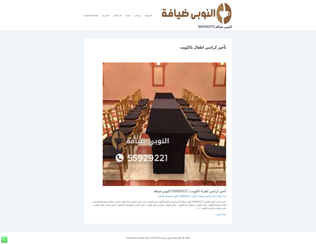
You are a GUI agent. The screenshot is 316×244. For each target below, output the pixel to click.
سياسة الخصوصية (91, 15)
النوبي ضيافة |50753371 (215, 27)
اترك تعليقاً (221, 196)
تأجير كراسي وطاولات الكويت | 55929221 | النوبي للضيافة (191, 196)
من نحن (138, 15)
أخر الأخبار (117, 15)
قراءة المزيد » (220, 214)
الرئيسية (148, 15)
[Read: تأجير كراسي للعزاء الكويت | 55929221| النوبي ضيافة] (164, 124)
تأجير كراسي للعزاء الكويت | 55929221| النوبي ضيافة (190, 191)
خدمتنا (128, 15)
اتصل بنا (106, 15)
